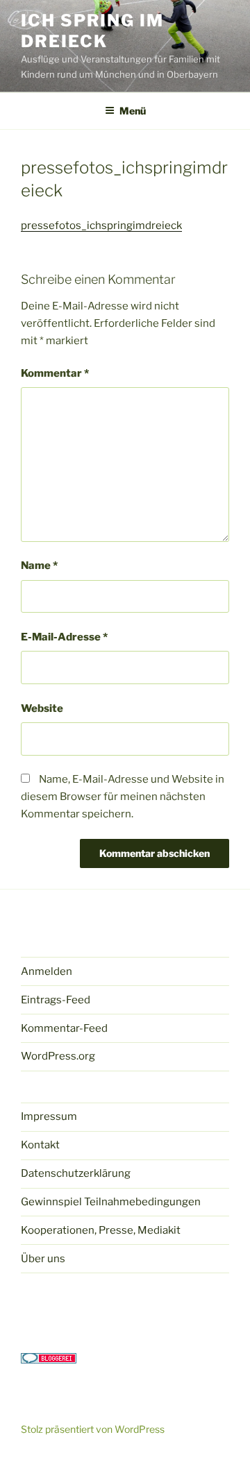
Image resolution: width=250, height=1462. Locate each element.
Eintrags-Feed (55, 1000)
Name (39, 565)
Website (42, 708)
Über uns (43, 1258)
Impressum (49, 1116)
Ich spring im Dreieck (92, 30)
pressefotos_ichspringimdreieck (101, 225)
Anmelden (46, 971)
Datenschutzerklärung (76, 1173)
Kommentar (55, 373)
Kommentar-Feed (64, 1028)
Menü (132, 111)
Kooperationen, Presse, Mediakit (101, 1230)
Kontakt (40, 1145)
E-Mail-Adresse (64, 637)
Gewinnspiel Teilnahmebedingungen (111, 1202)
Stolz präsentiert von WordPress (93, 1429)
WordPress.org (58, 1056)
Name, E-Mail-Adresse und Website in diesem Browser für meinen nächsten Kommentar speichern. (122, 796)
